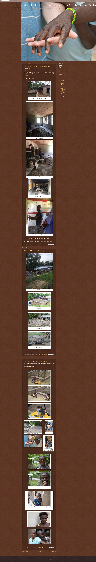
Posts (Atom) (29, 553)
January (62, 96)
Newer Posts (25, 551)
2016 (61, 98)
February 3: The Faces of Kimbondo (36, 361)
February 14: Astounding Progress (35, 251)
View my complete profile (63, 71)
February (62, 82)
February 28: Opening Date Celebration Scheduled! (62, 85)
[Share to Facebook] (52, 244)
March (62, 80)
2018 (61, 76)
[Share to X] (51, 244)
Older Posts (53, 551)
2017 (61, 77)
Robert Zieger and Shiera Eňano (65, 68)
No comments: (44, 244)
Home (39, 551)
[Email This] (49, 244)
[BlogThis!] (50, 244)
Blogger (53, 559)
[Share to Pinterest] (53, 244)
